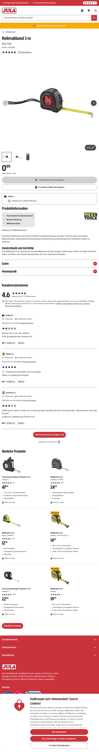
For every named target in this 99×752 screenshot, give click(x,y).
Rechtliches (8, 655)
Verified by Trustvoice (48, 442)
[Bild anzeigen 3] (28, 157)
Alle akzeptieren (59, 732)
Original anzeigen (26, 323)
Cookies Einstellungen (59, 745)
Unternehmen (9, 647)
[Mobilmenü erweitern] (96, 10)
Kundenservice (10, 639)
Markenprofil (9, 271)
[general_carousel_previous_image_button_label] (5, 103)
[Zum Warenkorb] (89, 10)
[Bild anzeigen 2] (17, 157)
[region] (49, 723)
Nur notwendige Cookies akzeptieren (59, 739)
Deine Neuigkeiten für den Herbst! (51, 26)
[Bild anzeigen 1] (7, 157)
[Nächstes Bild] (94, 103)
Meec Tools (7, 44)
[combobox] (49, 18)
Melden (21, 343)
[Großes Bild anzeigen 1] (49, 103)
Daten (5, 264)
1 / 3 (88, 148)
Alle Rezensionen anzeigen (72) (49, 435)
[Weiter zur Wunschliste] (82, 10)
